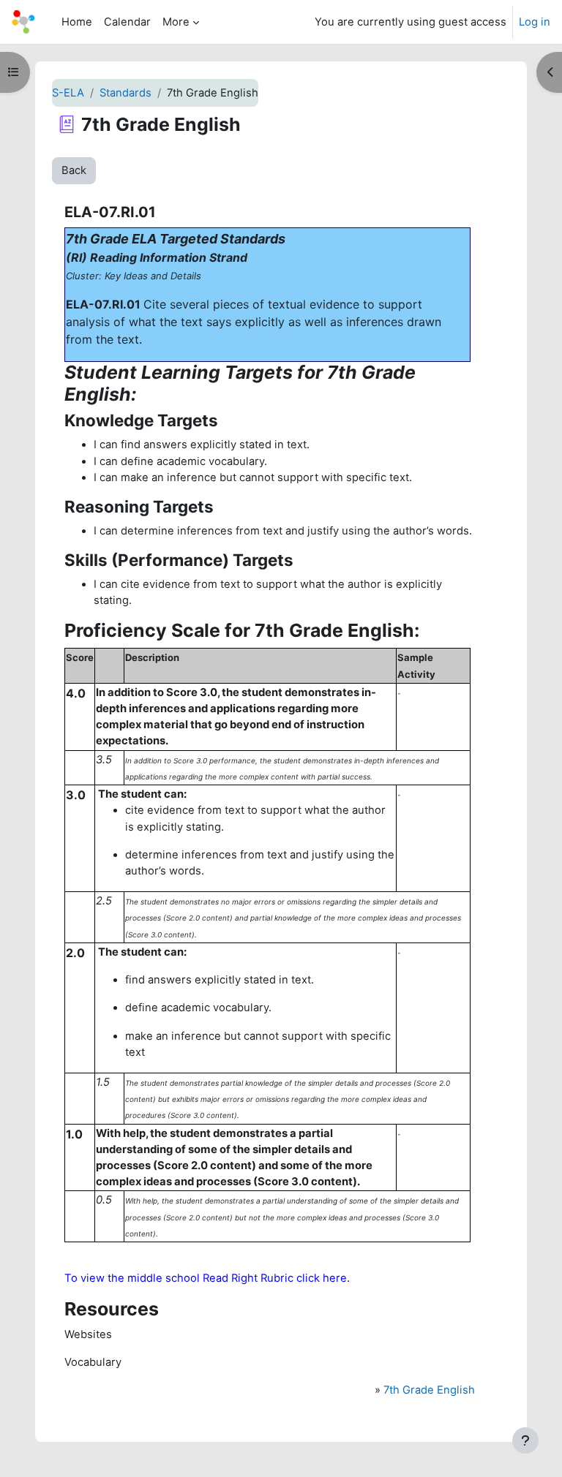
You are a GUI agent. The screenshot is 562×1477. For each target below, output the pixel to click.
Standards (125, 92)
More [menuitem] (176, 22)
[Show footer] (525, 1440)
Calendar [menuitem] (127, 22)
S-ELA (68, 92)
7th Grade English (429, 1390)
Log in (534, 22)
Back (73, 170)
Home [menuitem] (76, 22)
